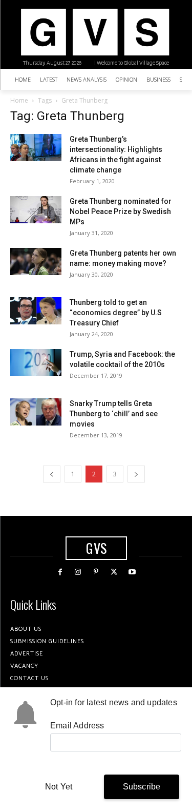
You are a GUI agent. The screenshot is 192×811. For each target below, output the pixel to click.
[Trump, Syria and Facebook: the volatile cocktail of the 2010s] (35, 362)
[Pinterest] (96, 572)
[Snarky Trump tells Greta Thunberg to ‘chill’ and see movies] (35, 412)
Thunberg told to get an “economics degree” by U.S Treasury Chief (116, 312)
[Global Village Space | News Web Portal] (94, 32)
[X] (114, 572)
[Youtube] (131, 572)
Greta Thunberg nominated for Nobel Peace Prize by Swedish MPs (121, 211)
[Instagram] (78, 572)
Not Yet (58, 786)
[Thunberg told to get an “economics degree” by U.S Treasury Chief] (35, 310)
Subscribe (142, 786)
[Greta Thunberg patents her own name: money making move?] (35, 261)
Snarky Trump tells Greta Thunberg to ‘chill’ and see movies (114, 413)
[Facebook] (60, 572)
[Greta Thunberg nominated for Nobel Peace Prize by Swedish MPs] (35, 209)
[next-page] (136, 474)
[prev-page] (51, 474)
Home (19, 100)
